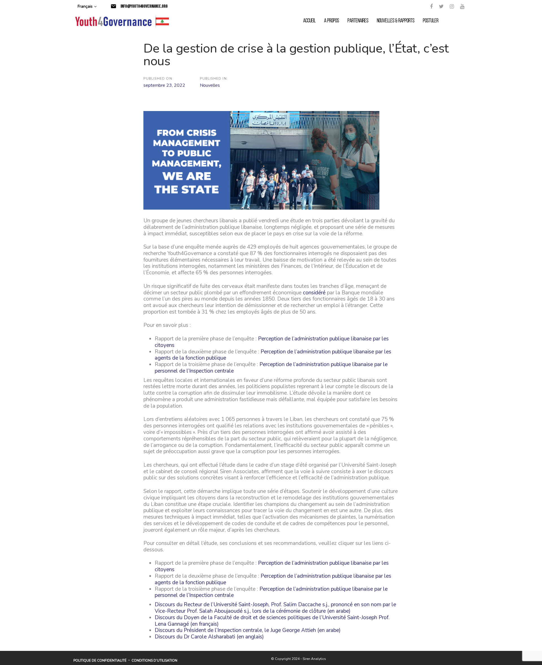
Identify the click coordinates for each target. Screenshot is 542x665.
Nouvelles (210, 85)
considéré (314, 292)
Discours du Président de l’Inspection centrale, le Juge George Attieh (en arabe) (248, 630)
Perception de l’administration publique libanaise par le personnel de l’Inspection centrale (271, 368)
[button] (87, 6)
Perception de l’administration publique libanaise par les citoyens (272, 342)
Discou (163, 604)
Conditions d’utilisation (154, 660)
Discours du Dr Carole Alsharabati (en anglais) (209, 636)
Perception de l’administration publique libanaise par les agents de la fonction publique (273, 355)
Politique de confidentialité (99, 660)
